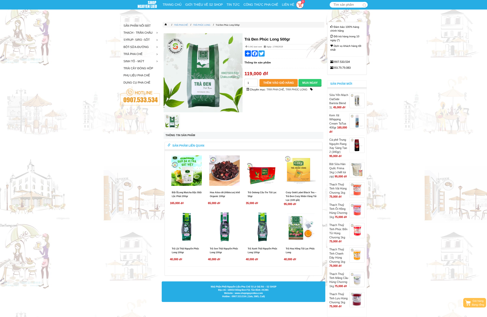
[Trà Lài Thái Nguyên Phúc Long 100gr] (186, 227)
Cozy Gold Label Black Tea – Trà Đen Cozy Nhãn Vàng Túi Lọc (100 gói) (301, 196)
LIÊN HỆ (288, 4)
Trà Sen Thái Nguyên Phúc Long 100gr (224, 250)
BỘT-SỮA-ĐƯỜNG (136, 47)
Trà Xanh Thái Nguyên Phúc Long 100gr (262, 250)
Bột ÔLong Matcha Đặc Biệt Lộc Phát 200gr (187, 194)
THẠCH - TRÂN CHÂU (138, 32)
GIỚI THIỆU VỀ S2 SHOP (204, 4)
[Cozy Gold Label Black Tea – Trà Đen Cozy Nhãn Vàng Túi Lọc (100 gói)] (300, 170)
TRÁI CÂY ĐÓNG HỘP (138, 68)
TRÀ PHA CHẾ (132, 54)
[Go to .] (169, 25)
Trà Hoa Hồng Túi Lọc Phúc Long (300, 250)
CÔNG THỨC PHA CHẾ (261, 4)
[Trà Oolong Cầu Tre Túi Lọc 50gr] (262, 170)
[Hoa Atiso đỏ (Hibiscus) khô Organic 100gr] (224, 170)
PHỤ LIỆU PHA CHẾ (136, 75)
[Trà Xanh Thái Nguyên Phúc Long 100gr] (262, 227)
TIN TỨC (233, 4)
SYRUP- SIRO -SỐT (136, 39)
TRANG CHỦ (172, 4)
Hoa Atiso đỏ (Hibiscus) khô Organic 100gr (225, 194)
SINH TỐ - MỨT (133, 61)
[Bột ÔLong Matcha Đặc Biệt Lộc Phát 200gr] (186, 170)
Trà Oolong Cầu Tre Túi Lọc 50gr (262, 194)
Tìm (364, 5)
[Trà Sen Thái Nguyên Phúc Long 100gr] (224, 227)
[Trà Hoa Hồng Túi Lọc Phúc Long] (300, 227)
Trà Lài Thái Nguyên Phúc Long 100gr (185, 250)
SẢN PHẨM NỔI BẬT (137, 25)
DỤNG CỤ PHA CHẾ (136, 82)
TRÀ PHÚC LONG (296, 89)
